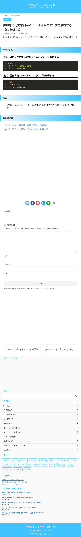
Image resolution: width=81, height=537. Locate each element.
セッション (60, 460)
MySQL (32, 460)
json (23, 460)
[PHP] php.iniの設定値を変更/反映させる (17, 497)
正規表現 (7, 469)
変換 (36, 465)
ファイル (7, 465)
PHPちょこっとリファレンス (41, 5)
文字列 (62, 465)
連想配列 (17, 469)
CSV (14, 460)
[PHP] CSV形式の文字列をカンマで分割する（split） (22, 502)
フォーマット (19, 465)
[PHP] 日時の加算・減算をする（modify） (28, 125)
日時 (70, 465)
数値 (53, 465)
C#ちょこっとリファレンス (12, 484)
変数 (44, 465)
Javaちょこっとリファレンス (13, 480)
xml (51, 460)
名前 (6, 256)
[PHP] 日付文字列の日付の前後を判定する (28, 129)
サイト (6, 273)
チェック (72, 460)
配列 (27, 469)
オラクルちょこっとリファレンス (14, 482)
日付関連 (7, 211)
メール (7, 264)
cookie (6, 460)
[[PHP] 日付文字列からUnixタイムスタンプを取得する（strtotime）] (43, 203)
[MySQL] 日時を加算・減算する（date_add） (19, 508)
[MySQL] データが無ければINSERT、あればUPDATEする (24, 513)
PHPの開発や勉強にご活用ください (40, 530)
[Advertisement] (21, 150)
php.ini (42, 460)
